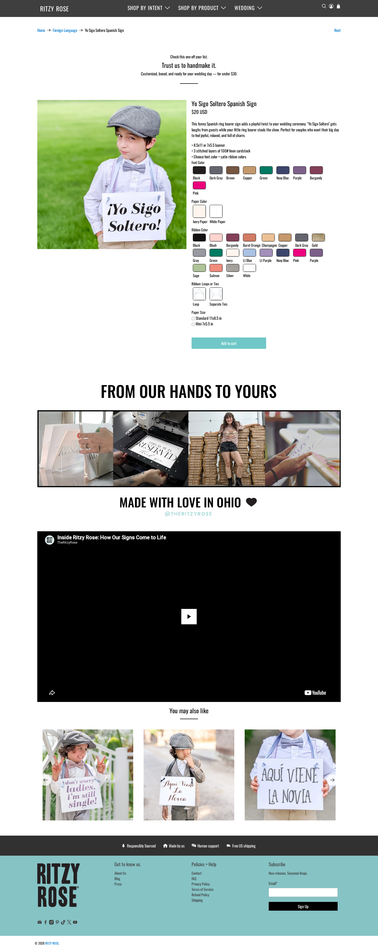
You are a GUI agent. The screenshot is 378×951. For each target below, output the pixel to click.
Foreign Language (65, 30)
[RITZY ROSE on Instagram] (51, 923)
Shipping (197, 900)
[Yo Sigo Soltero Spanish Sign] (111, 174)
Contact (197, 873)
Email (273, 883)
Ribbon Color (200, 229)
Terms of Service (202, 889)
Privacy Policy (201, 883)
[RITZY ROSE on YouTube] (75, 923)
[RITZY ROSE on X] (69, 923)
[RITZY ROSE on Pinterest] (57, 923)
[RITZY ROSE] (58, 888)
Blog (117, 878)
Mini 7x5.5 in (204, 323)
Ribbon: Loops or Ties (205, 283)
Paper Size (198, 312)
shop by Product (198, 8)
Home (41, 30)
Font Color (198, 162)
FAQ (194, 878)
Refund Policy (200, 894)
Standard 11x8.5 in (209, 318)
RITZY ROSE (54, 8)
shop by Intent (145, 8)
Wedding (245, 8)
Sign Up (303, 906)
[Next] (332, 780)
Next (337, 30)
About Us (120, 873)
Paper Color (199, 201)
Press (118, 883)
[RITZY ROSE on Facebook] (45, 923)
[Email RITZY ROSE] (39, 923)
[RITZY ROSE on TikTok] (63, 923)
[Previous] (45, 780)
